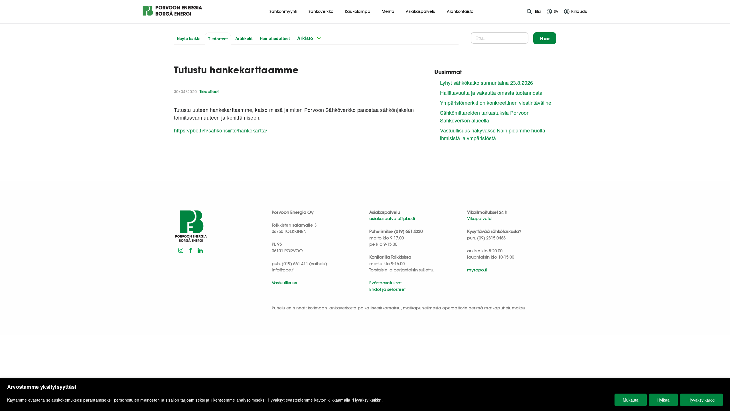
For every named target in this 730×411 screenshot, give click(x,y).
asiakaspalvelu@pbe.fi (392, 218)
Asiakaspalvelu (420, 11)
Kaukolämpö (357, 11)
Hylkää (663, 400)
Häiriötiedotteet (275, 38)
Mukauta (630, 400)
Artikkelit (244, 38)
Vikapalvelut (479, 218)
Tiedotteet (218, 38)
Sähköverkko (321, 11)
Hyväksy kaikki (701, 400)
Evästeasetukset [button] (385, 282)
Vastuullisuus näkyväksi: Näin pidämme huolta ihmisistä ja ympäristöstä (492, 134)
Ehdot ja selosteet (387, 289)
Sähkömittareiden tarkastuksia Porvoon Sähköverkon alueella (485, 116)
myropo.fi (477, 270)
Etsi (538, 11)
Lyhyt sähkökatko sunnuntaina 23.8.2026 (486, 82)
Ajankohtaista (460, 11)
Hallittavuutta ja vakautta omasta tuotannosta (491, 92)
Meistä (388, 11)
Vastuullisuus (284, 282)
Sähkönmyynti (283, 11)
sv (556, 11)
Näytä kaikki (188, 38)
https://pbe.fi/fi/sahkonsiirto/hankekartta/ (220, 130)
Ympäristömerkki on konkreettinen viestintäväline (495, 102)
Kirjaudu (579, 11)
